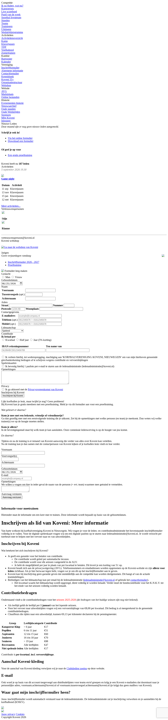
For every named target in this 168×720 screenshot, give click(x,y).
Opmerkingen (62, 483)
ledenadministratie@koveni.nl (99, 580)
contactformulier (138, 580)
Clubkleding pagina (77, 668)
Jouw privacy (8, 714)
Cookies (20, 714)
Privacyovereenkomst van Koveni (45, 389)
